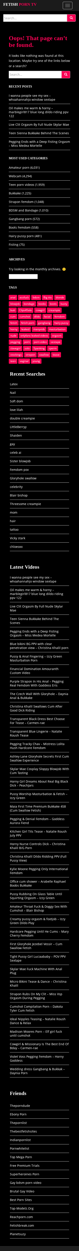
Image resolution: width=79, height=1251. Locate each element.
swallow (44, 355)
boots (53, 304)
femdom (59, 316)
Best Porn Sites (21, 1200)
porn (27, 342)
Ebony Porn (18, 1114)
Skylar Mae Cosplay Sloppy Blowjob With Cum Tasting (39, 771)
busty (64, 304)
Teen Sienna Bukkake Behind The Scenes (39, 133)
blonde (60, 297)
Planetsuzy (18, 1234)
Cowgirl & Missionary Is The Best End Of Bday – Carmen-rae (39, 1046)
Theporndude (20, 1106)
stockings (16, 355)
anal (13, 297)
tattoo (14, 529)
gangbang (44, 323)
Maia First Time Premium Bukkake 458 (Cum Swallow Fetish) (38, 808)
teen (13, 361)
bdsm (36, 297)
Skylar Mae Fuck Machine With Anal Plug (36, 971)
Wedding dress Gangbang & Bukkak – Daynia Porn (37, 1071)
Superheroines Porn (24, 1174)
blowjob (15, 304)
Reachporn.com (21, 1217)
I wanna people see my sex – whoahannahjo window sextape (32, 97)
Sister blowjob (20, 461)
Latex (14, 384)
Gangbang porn (20, 219)
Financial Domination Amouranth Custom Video (34, 671)
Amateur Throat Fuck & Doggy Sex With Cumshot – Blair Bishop (38, 908)
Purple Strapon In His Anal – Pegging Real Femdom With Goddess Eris (37, 683)
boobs (42, 304)
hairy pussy (61, 323)
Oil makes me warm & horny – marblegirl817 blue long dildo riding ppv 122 (38, 112)
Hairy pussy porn (21, 236)
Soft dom (16, 401)
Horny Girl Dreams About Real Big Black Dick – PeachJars (39, 783)
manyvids (39, 329)
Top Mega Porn (21, 1157)
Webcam (15, 176)
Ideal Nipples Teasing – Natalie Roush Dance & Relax (38, 1021)
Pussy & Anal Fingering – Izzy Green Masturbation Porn (36, 658)
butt (12, 310)
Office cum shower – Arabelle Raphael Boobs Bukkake (38, 883)
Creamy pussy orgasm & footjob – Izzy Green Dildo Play (37, 921)
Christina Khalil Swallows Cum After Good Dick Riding (36, 708)
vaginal (24, 361)
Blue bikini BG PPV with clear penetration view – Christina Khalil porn (39, 646)
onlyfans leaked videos (34, 335)
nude (13, 335)
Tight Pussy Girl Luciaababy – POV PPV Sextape (38, 958)
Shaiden (16, 435)
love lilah (16, 410)
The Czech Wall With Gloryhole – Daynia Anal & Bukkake (39, 696)
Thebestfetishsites (23, 1131)
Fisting (13, 244)
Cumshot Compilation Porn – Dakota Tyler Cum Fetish (36, 1008)
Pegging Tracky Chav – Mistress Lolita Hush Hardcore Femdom (37, 746)
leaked (25, 329)
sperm (53, 348)
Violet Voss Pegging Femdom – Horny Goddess (37, 1058)
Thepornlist (18, 1123)
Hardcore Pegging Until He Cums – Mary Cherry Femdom (39, 933)
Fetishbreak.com (22, 1225)
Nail (13, 393)
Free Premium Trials (25, 1165)
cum (13, 316)
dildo (37, 316)
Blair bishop (19, 495)
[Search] (71, 18)
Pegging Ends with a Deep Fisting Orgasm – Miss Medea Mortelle (39, 144)
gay (12, 444)
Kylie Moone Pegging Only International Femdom (39, 871)
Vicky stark (17, 538)
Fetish (20, 4)
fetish (13, 323)
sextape (55, 342)
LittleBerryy (18, 427)
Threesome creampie (25, 504)
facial (47, 316)
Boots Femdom (20, 227)
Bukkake (15, 193)
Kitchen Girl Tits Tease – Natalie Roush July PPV (38, 833)
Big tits (47, 297)
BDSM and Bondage (23, 210)
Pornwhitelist (19, 1148)
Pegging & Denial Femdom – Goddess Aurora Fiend (37, 821)
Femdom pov (19, 470)
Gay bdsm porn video (25, 1183)
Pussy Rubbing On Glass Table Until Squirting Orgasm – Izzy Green (36, 896)
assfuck (24, 297)
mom (13, 512)
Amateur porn (19, 167)
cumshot (25, 316)
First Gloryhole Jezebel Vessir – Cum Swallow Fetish (36, 946)
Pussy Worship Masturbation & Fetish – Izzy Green (38, 796)
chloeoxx (16, 547)
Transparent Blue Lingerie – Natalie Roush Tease (36, 733)
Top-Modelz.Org (22, 1208)
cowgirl (40, 310)
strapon (30, 355)
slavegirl (15, 348)
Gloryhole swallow (23, 478)
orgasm (56, 335)
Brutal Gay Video (22, 1191)
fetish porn (27, 323)
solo (27, 348)
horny (13, 329)
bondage (29, 304)
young (36, 361)
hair (13, 521)
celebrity (16, 487)
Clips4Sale (25, 310)
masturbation (57, 329)
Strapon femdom (21, 202)
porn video (40, 342)
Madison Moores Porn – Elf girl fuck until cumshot (36, 1033)
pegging (15, 342)
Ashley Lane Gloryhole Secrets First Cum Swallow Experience (39, 758)
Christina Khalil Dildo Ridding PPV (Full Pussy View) (38, 858)
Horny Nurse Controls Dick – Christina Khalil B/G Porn (37, 846)
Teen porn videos (21, 185)
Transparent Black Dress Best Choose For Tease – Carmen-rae (37, 721)
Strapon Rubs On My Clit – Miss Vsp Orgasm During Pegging (36, 996)
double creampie (22, 418)
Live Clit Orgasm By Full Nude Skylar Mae (39, 124)
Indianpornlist (20, 1140)
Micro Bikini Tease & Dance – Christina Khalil (38, 983)
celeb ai (15, 452)
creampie (54, 310)
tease (56, 355)
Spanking (39, 348)
